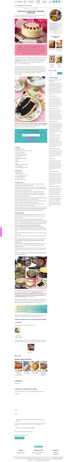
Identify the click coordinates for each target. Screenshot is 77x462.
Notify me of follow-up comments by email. (24, 431)
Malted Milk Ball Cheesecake (21, 296)
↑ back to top (38, 446)
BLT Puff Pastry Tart (52, 158)
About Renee (50, 2)
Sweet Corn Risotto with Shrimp (54, 148)
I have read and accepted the (25, 427)
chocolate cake (18, 60)
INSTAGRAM (22, 319)
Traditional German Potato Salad (54, 186)
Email (16, 413)
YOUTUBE (31, 319)
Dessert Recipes (21, 5)
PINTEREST (19, 322)
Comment (17, 393)
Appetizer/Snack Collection (31, 2)
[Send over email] (1, 233)
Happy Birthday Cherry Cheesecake (36, 295)
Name (16, 409)
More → (55, 31)
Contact (56, 452)
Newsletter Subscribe (45, 2)
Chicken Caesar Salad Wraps (54, 171)
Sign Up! (34, 452)
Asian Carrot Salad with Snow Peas (55, 134)
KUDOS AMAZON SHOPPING (40, 319)
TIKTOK (27, 319)
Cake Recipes (29, 5)
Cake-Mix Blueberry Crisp (53, 121)
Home (16, 5)
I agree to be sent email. (31, 137)
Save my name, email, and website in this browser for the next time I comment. (30, 420)
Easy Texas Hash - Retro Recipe (54, 108)
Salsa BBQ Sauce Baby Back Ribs (54, 196)
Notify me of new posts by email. (21, 435)
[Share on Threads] (1, 235)
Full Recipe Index (24, 1)
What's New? (54, 77)
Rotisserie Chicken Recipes (38, 1)
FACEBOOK (17, 319)
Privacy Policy (31, 427)
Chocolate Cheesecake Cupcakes (36, 293)
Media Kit (56, 454)
